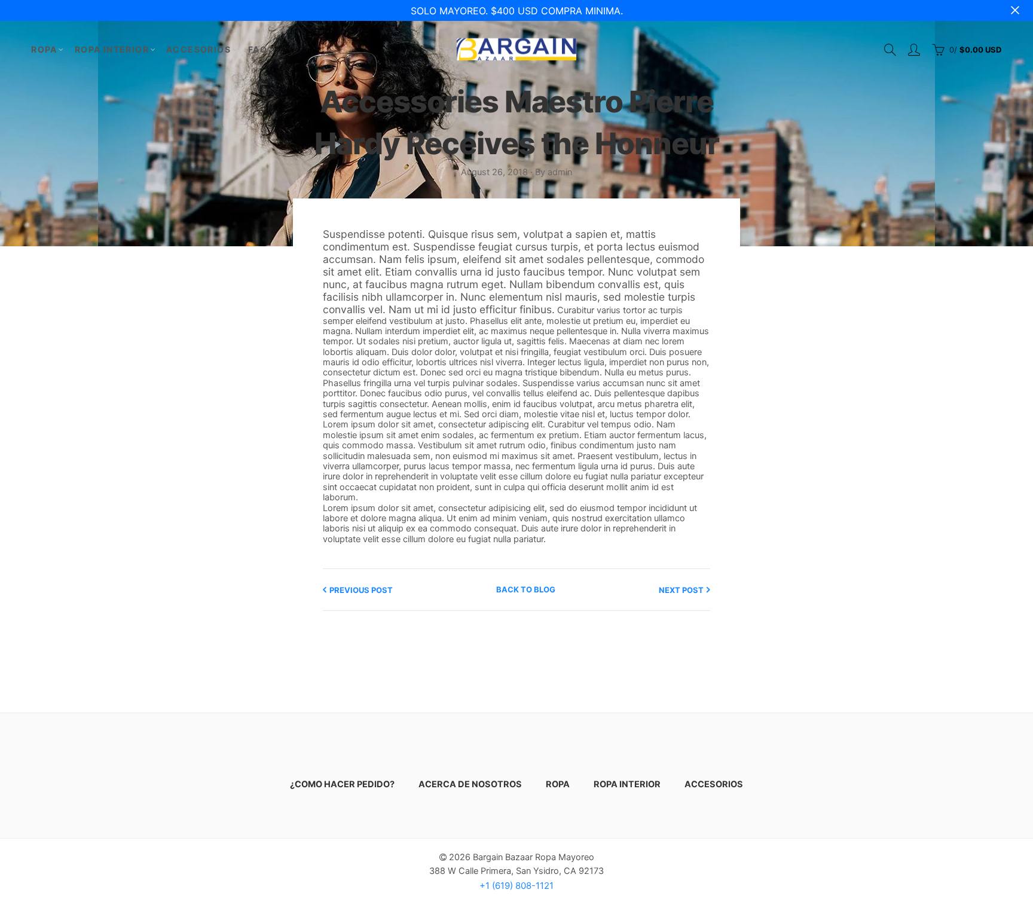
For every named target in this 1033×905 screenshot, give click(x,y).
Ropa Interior (112, 49)
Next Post (681, 590)
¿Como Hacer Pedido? (342, 784)
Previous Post (361, 590)
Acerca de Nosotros (470, 784)
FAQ (257, 49)
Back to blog (525, 589)
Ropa (44, 49)
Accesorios (198, 49)
